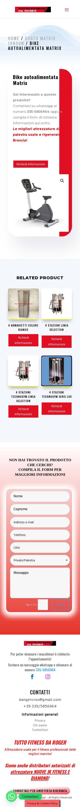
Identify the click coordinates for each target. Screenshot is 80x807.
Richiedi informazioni (30, 164)
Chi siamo (40, 726)
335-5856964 (45, 669)
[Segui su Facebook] (32, 677)
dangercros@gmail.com (40, 699)
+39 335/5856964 (40, 706)
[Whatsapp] (11, 796)
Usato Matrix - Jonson (33, 40)
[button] (62, 180)
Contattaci (40, 730)
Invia (60, 604)
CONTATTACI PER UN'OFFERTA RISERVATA (40, 790)
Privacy (40, 721)
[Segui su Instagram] (48, 677)
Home (13, 38)
